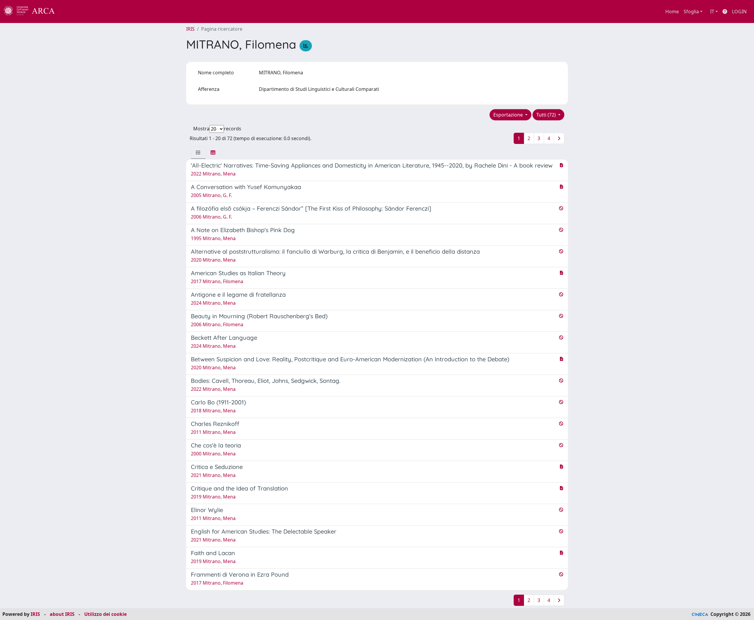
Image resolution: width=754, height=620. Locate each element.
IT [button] (712, 11)
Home (672, 11)
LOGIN (739, 11)
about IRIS (62, 614)
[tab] (198, 152)
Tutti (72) (546, 114)
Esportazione (508, 114)
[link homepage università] (70, 11)
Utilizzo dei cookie (105, 614)
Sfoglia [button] (691, 11)
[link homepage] (32, 11)
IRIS (190, 29)
